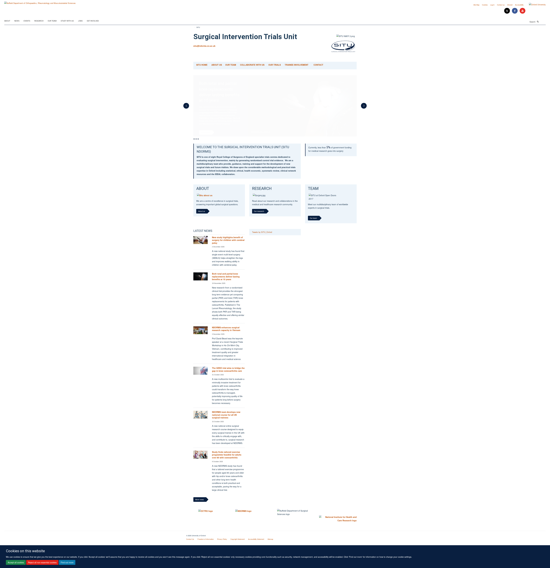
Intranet (509, 5)
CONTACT (318, 64)
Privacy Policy (222, 544)
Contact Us (190, 544)
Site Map (476, 5)
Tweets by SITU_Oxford (262, 237)
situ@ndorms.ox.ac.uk (204, 45)
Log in (492, 5)
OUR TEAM (230, 64)
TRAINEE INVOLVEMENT (296, 64)
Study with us (67, 20)
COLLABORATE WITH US (252, 64)
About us (201, 217)
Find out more (67, 562)
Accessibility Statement (256, 544)
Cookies (485, 5)
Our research (259, 217)
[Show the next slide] (365, 107)
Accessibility (519, 5)
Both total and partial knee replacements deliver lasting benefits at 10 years (226, 282)
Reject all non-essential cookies (42, 562)
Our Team (52, 20)
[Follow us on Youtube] (522, 10)
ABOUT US (216, 64)
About (7, 20)
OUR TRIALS (274, 64)
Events (27, 20)
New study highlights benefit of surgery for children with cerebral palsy (228, 245)
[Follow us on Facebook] (515, 10)
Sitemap (270, 544)
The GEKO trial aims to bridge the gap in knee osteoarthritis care (228, 375)
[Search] (537, 21)
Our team (313, 223)
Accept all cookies (16, 562)
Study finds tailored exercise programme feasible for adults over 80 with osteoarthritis (226, 460)
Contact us (501, 5)
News (16, 20)
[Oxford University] (535, 4)
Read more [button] (205, 132)
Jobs (80, 20)
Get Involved (93, 20)
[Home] (193, 27)
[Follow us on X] (507, 10)
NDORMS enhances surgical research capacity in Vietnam (226, 334)
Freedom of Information (206, 544)
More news (199, 505)
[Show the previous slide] (185, 107)
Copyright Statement (237, 544)
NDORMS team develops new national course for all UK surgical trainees (226, 420)
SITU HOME (201, 64)
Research (39, 20)
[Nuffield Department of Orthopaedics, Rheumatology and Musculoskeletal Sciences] (40, 2)
